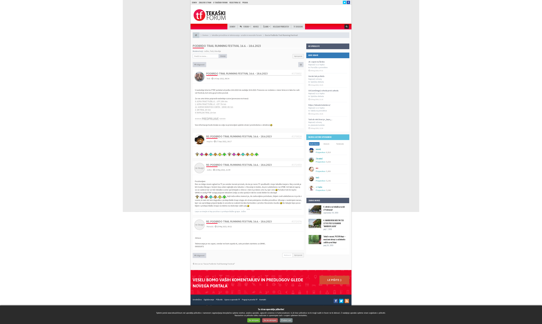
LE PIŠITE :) (334, 280)
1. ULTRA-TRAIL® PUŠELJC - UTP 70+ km (210, 104)
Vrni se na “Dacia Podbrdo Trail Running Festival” (214, 264)
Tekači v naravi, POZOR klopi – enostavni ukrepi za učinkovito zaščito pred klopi (334, 239)
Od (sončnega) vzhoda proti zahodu (323, 90)
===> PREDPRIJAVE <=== (210, 119)
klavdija (218, 51)
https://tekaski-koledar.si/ (319, 105)
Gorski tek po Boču (316, 76)
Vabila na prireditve (319, 110)
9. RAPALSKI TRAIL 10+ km (205, 112)
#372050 (297, 164)
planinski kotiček (318, 125)
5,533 (328, 162)
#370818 (297, 136)
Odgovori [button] (200, 64)
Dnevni (326, 144)
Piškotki (219, 299)
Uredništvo (197, 299)
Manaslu (210, 226)
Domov (194, 2)
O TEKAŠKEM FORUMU (220, 2)
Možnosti (287, 255)
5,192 (328, 180)
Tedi (212, 51)
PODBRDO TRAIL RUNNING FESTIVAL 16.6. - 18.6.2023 (227, 45)
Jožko (206, 51)
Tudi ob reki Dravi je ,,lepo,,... (320, 119)
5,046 (328, 190)
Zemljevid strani (205, 2)
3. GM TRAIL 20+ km (203, 110)
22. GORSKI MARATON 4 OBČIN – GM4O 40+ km (214, 107)
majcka (210, 141)
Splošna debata (317, 82)
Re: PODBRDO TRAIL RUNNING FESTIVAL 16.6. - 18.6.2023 (239, 136)
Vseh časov (314, 144)
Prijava (245, 2)
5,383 (328, 171)
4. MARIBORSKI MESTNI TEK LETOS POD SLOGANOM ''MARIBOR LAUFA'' (333, 223)
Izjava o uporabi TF (232, 299)
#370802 (297, 73)
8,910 (328, 152)
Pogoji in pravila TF (250, 299)
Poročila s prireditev (319, 67)
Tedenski (340, 144)
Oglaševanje (209, 299)
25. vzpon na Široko (316, 61)
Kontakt (262, 299)
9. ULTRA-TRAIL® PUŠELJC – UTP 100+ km (211, 101)
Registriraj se (235, 2)
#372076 (297, 221)
